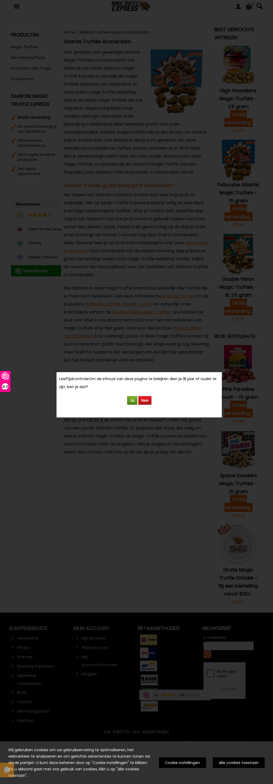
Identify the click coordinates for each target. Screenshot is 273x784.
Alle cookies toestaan (239, 762)
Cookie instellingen (182, 762)
